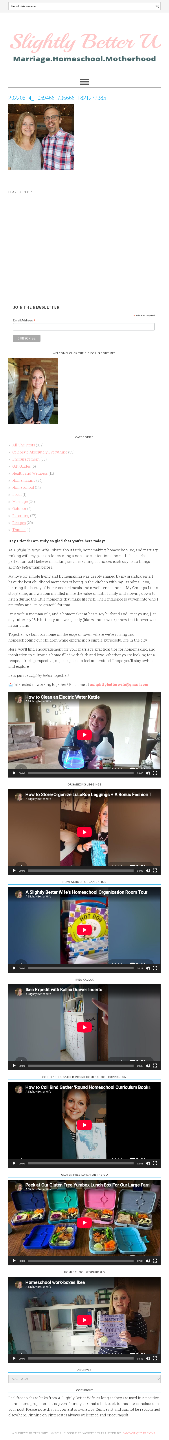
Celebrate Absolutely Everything (39, 452)
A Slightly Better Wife (84, 44)
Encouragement (26, 459)
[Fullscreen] (155, 773)
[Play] (14, 773)
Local (17, 494)
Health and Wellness (30, 473)
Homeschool (23, 487)
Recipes (19, 522)
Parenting (20, 515)
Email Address (24, 320)
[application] (84, 735)
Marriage (20, 501)
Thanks (19, 529)
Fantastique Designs (139, 1433)
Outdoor (19, 508)
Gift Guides (21, 466)
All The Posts (23, 445)
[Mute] (148, 773)
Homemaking (23, 480)
